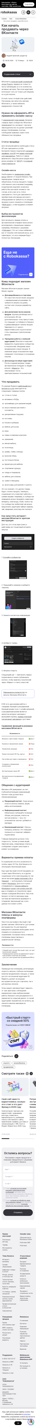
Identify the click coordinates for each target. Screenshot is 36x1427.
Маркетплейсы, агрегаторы (25, 1298)
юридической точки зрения (13, 120)
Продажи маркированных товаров (25, 1264)
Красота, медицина (9, 1287)
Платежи (24, 1270)
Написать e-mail (7, 1373)
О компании (24, 1320)
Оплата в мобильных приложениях (24, 1281)
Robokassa (12, 884)
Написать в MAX (8, 1362)
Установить (24, 1363)
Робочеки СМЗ (25, 1242)
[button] (31, 1074)
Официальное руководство (14, 692)
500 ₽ (19, 161)
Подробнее (29, 4)
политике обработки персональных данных (17, 1205)
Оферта (22, 1341)
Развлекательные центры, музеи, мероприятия (8, 1299)
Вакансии (23, 1349)
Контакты (23, 1323)
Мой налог (6, 205)
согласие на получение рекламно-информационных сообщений (16, 1190)
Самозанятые (7, 1311)
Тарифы (5, 1245)
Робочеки (6, 230)
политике (26, 1414)
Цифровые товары (8, 1270)
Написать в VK (7, 1365)
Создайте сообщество (12, 557)
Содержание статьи (12, 74)
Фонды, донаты (7, 1275)
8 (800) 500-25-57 (8, 1359)
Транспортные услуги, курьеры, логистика (8, 1281)
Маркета (15, 368)
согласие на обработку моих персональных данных (18, 1201)
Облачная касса (26, 1238)
